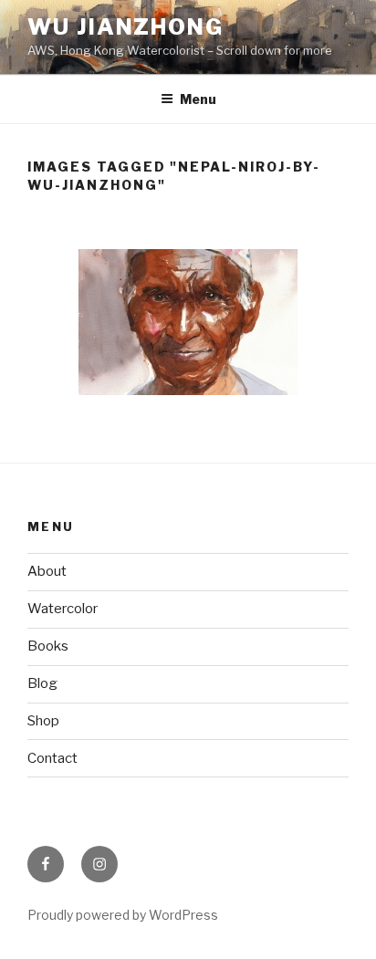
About (47, 571)
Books (47, 646)
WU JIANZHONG (125, 27)
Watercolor (62, 608)
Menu (198, 99)
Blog (42, 683)
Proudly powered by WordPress (122, 915)
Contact (52, 758)
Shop (43, 721)
